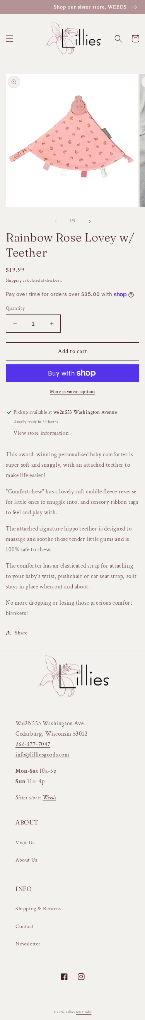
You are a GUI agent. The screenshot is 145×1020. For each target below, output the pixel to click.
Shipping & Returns (38, 908)
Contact (24, 926)
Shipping (14, 280)
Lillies (71, 1012)
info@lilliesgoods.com (42, 754)
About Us (26, 860)
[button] (9, 38)
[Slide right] (89, 221)
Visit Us (25, 842)
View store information (41, 433)
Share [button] (21, 632)
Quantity (15, 308)
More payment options (72, 391)
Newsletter (28, 943)
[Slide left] (55, 221)
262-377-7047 (32, 744)
